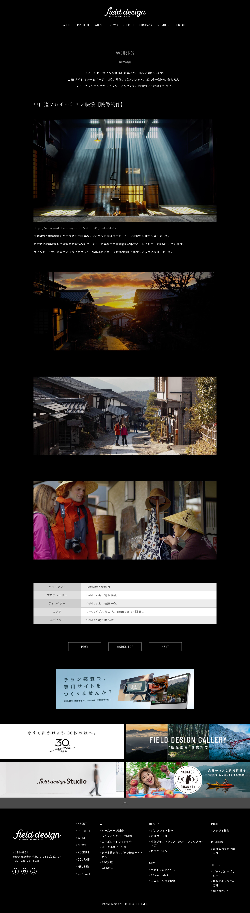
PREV (85, 646)
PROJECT (83, 25)
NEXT (165, 646)
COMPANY (145, 25)
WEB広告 (107, 868)
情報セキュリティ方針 (224, 883)
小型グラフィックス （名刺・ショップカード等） (177, 843)
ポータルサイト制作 (114, 847)
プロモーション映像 (163, 880)
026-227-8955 (30, 860)
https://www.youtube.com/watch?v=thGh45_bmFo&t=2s (74, 228)
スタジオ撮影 (221, 830)
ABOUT (67, 25)
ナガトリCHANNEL (163, 870)
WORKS (100, 25)
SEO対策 (107, 862)
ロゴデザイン (159, 851)
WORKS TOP (125, 646)
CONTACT (181, 25)
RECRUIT (128, 25)
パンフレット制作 (162, 830)
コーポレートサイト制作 (117, 841)
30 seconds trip (161, 875)
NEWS (113, 25)
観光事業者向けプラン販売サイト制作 (122, 854)
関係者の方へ (221, 891)
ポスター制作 (159, 836)
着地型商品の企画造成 (224, 851)
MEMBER (163, 25)
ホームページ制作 (113, 830)
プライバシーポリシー (224, 873)
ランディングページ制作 (117, 836)
